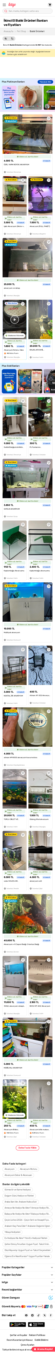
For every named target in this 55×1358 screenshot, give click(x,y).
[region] (28, 98)
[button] (4, 5)
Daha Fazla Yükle (27, 1148)
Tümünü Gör (45, 82)
